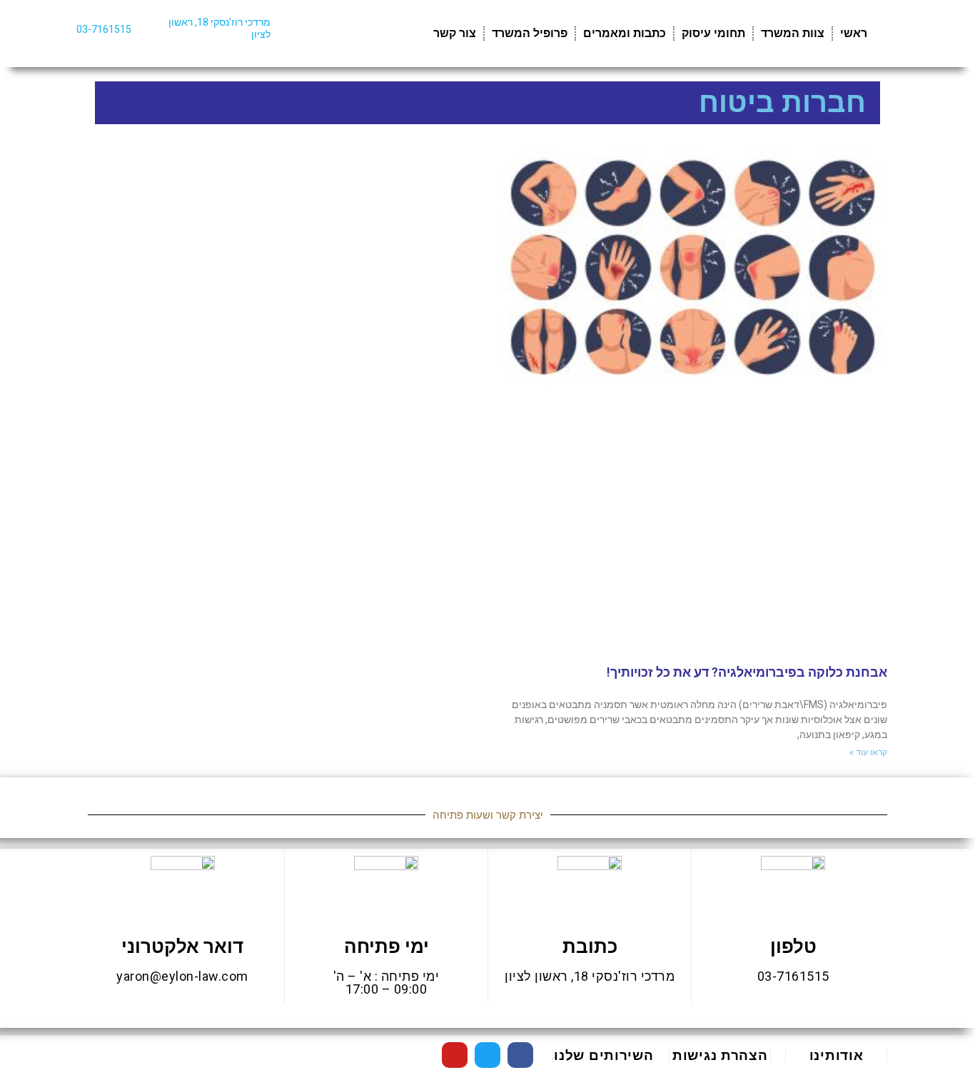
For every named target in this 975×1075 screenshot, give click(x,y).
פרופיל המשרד (529, 33)
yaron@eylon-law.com (182, 976)
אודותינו (836, 1055)
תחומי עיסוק (713, 33)
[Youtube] (455, 1055)
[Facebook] (520, 1055)
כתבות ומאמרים (624, 33)
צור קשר (454, 33)
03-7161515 (103, 29)
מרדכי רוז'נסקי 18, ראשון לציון (590, 976)
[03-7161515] (151, 27)
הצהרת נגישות (719, 1055)
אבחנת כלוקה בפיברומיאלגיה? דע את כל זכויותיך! (747, 672)
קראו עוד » (868, 752)
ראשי (853, 33)
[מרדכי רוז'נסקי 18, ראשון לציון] (290, 32)
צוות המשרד (792, 33)
